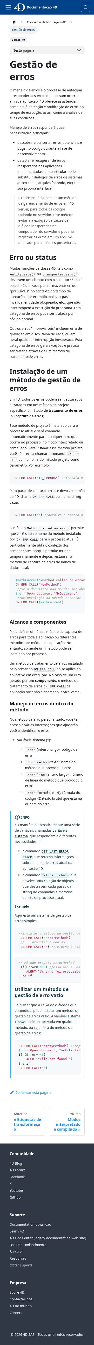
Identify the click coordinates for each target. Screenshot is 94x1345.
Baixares (16, 1251)
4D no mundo (21, 1306)
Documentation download (30, 1224)
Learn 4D (17, 1231)
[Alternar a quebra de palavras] (70, 478)
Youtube (16, 1190)
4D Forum (17, 1170)
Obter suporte (21, 1265)
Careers (16, 1312)
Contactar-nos (21, 1299)
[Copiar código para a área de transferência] (79, 478)
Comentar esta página (33, 1092)
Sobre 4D (17, 1292)
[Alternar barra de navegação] (8, 7)
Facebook (17, 1177)
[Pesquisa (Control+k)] (85, 7)
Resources (18, 1258)
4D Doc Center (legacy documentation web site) (48, 1238)
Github (15, 1197)
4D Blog (16, 1163)
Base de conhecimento (28, 1244)
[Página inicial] (14, 22)
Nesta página (23, 50)
